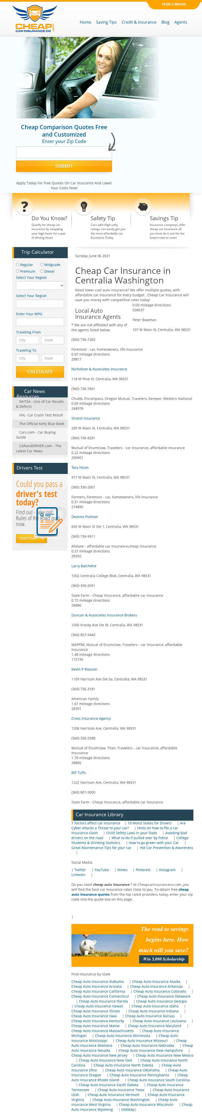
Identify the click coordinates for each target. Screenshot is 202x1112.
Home (85, 22)
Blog (165, 22)
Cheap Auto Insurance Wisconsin (146, 1104)
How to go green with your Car (154, 842)
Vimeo (122, 869)
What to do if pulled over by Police (140, 837)
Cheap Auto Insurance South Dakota (108, 1084)
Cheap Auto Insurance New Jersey (99, 1055)
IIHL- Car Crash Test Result (40, 415)
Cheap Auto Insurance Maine (95, 1025)
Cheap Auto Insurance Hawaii (98, 1006)
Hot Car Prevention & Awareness (166, 847)
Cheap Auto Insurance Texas (121, 1089)
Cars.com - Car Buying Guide (36, 434)
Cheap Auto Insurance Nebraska (147, 1045)
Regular (26, 264)
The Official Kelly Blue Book (41, 423)
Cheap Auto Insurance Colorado (160, 991)
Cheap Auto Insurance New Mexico (164, 1055)
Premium (27, 271)
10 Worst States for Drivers (150, 823)
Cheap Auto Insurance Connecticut (100, 996)
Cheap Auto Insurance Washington (121, 1099)
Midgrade (51, 264)
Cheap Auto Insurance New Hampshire (150, 1050)
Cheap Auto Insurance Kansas (150, 1016)
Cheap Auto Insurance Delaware (163, 996)
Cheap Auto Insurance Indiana (153, 1011)
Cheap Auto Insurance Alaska (156, 981)
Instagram (167, 869)
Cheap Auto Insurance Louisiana (159, 1020)
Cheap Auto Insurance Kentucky (97, 1020)
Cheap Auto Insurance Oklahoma (132, 1070)
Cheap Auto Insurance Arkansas (156, 986)
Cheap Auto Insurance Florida (103, 1001)
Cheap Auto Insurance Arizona (96, 986)
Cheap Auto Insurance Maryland (154, 1025)
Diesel (48, 271)
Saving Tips (106, 22)
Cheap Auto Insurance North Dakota (123, 1065)
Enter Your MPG (29, 314)
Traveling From (28, 332)
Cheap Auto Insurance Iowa (94, 1016)
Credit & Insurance (139, 22)
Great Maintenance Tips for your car (101, 847)
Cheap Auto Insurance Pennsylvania (139, 1075)
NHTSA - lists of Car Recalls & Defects (40, 404)
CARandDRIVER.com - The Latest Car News (38, 448)
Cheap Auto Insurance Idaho (155, 1006)
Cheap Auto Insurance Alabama (97, 981)
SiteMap (128, 1109)
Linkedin (78, 874)
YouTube (101, 869)
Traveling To (26, 350)
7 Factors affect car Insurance (95, 823)
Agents (180, 22)
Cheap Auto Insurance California (98, 991)
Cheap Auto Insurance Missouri (142, 1040)
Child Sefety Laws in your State (131, 832)
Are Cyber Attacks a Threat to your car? (128, 825)
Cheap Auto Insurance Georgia (161, 1001)
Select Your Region (31, 295)
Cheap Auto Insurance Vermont (113, 1094)
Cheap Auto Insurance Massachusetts (102, 1030)
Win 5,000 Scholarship (164, 959)
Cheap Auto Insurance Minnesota (122, 1035)
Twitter (80, 869)
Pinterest (143, 869)
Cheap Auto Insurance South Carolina (159, 1080)
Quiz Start (29, 538)
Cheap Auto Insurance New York (105, 1060)
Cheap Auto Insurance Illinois (95, 1011)
